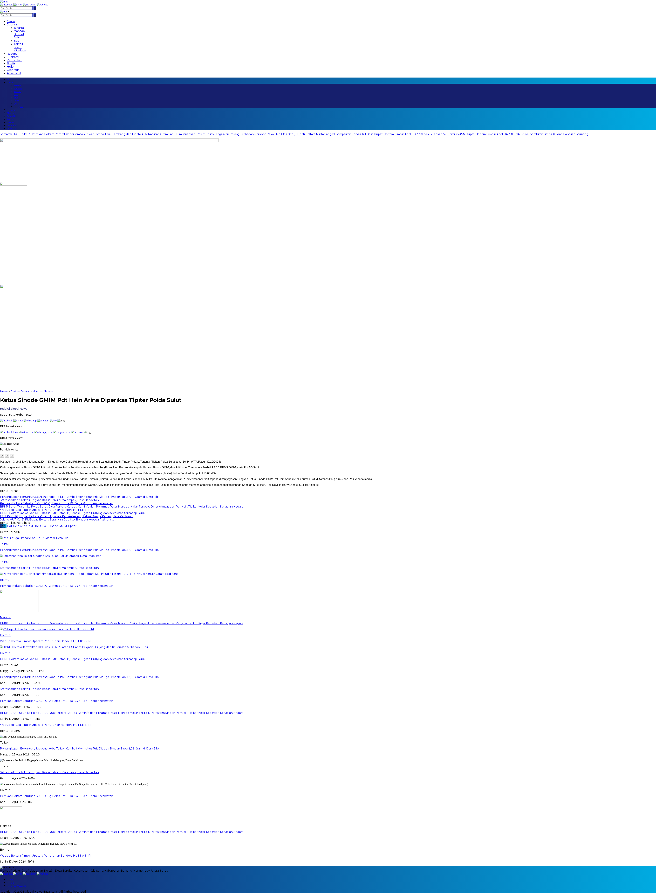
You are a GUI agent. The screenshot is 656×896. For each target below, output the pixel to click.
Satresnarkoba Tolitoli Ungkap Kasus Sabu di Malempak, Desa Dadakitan (49, 772)
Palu (17, 37)
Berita (14, 391)
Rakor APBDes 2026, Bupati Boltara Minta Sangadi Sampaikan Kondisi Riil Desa (320, 134)
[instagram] (29, 4)
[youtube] (42, 4)
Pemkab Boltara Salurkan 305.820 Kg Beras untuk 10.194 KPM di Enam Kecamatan (56, 796)
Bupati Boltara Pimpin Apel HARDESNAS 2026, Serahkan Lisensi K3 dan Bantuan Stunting (527, 134)
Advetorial (14, 73)
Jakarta (19, 27)
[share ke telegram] (43, 420)
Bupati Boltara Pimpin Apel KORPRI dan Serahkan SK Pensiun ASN (419, 134)
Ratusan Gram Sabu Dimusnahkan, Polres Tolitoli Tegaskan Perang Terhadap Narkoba (207, 134)
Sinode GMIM (58, 526)
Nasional (12, 53)
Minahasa (20, 50)
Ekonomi (13, 57)
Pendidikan (14, 60)
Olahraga (13, 70)
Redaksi (10, 882)
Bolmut (19, 34)
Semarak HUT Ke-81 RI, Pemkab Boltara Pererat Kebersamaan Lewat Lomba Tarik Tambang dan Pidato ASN (73, 134)
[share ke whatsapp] (30, 420)
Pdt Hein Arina (17, 526)
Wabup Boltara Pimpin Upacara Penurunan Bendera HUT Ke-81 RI (45, 855)
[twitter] (17, 4)
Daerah (12, 24)
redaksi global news (13, 408)
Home (10, 879)
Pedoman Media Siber (17, 886)
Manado (19, 31)
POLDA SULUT (38, 526)
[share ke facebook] (6, 420)
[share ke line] (53, 420)
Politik (11, 63)
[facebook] (6, 4)
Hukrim (12, 66)
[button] (2, 455)
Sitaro (18, 47)
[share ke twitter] (18, 420)
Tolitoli (18, 44)
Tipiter (72, 526)
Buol (17, 40)
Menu (11, 21)
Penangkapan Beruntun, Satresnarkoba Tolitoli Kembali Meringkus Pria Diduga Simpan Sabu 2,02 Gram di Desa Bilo (79, 748)
